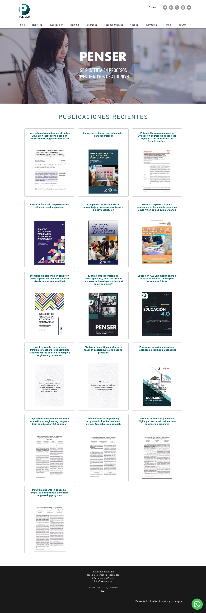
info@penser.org (103, 581)
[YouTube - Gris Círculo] (189, 7)
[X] (177, 7)
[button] (153, 7)
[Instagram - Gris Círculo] (183, 7)
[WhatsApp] (197, 604)
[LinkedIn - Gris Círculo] (171, 7)
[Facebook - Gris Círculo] (165, 7)
